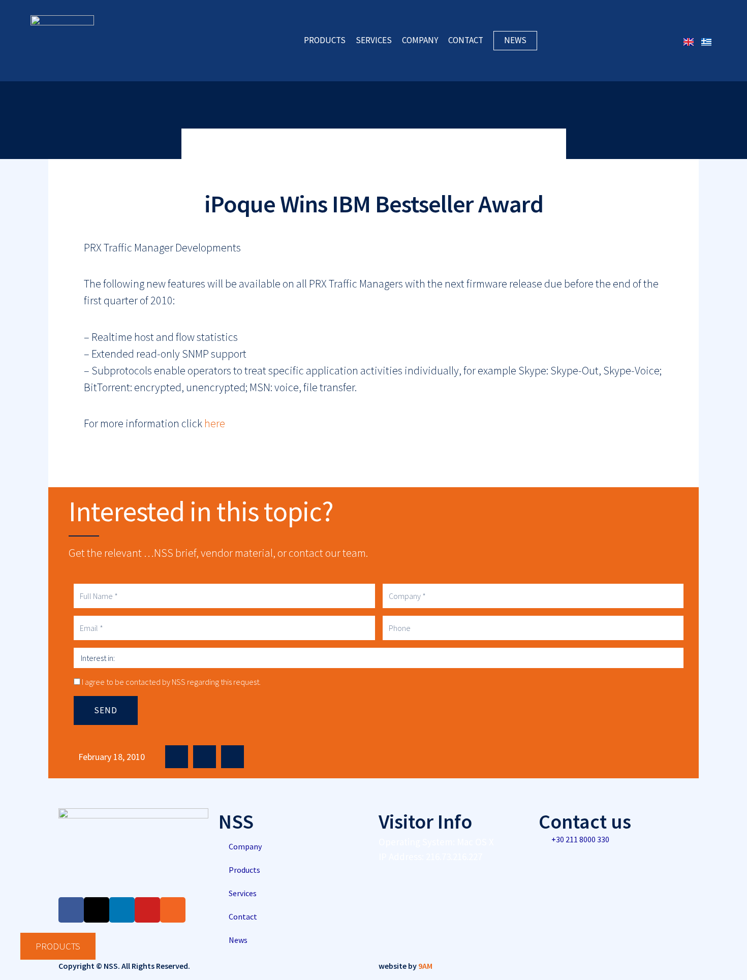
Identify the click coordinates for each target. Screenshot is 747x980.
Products (325, 40)
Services (374, 40)
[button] (176, 756)
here (214, 423)
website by (405, 966)
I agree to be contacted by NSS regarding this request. (171, 682)
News (515, 40)
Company (420, 40)
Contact (465, 40)
